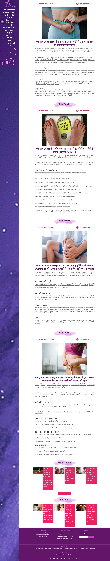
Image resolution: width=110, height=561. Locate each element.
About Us (59, 554)
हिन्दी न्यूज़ (10, 40)
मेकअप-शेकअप (9, 23)
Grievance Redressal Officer (64, 538)
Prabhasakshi (38, 548)
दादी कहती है (9, 17)
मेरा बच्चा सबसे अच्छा (9, 28)
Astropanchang (57, 548)
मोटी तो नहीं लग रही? (9, 12)
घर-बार (9, 38)
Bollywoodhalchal (90, 548)
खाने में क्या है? (9, 15)
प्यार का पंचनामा (9, 30)
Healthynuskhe (73, 548)
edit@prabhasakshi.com (64, 534)
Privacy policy (66, 554)
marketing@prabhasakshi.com (64, 536)
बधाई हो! (9, 33)
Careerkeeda (65, 548)
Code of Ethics (65, 540)
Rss (72, 554)
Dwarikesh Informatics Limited (71, 558)
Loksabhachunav (47, 548)
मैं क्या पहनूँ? (9, 20)
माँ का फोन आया (10, 35)
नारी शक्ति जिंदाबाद (9, 10)
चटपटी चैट (9, 25)
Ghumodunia (82, 548)
